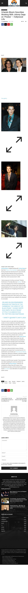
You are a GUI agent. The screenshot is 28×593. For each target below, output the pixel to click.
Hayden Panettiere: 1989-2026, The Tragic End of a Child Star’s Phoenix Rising (17, 507)
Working (14, 382)
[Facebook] (2, 24)
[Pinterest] (8, 24)
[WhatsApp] (11, 24)
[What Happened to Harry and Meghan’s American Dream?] (5, 493)
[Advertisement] (14, 579)
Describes (13, 381)
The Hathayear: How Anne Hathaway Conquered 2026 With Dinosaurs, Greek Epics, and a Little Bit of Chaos (18, 500)
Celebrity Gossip (8, 7)
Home (2, 7)
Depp (10, 381)
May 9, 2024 (22, 318)
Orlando (6, 382)
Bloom (6, 381)
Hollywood (18, 381)
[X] (5, 24)
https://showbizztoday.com (14, 415)
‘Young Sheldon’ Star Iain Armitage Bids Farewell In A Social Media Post (7, 400)
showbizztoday (5, 21)
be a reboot (7, 368)
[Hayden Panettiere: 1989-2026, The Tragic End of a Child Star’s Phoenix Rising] (5, 507)
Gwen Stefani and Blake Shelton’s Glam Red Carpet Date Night (21, 400)
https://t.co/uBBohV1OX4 (11, 312)
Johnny (23, 381)
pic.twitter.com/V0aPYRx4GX (13, 314)
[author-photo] (14, 412)
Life (2, 382)
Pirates (10, 382)
